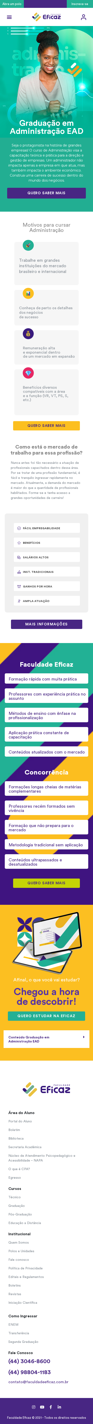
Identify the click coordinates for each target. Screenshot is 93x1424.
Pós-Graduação (20, 1214)
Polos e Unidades (21, 1251)
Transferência (18, 1333)
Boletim (14, 1130)
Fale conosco (18, 1260)
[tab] (46, 1039)
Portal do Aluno (20, 1121)
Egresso (14, 1177)
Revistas (14, 1294)
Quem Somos (18, 1242)
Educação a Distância (24, 1223)
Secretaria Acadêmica (24, 1147)
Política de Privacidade (25, 1268)
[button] (12, 4)
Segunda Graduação (23, 1342)
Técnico (14, 1197)
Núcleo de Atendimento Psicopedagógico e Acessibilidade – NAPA (41, 1158)
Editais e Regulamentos (26, 1277)
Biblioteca (16, 1138)
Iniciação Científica (22, 1302)
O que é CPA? (19, 1169)
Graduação (16, 1206)
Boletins (14, 1285)
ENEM (13, 1324)
